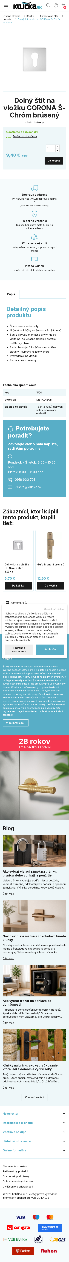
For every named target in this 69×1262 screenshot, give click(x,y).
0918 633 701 (25, 479)
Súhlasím (50, 649)
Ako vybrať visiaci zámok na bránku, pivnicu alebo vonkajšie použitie (30, 873)
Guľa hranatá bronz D (50, 564)
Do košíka (54, 160)
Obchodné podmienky (16, 1176)
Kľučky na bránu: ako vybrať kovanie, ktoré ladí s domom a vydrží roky (31, 1067)
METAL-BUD (44, 399)
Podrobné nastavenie (19, 649)
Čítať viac (8, 893)
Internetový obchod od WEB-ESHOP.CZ (26, 1197)
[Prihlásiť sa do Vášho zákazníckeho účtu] (56, 5)
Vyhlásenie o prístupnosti (18, 1186)
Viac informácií (15, 722)
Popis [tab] (11, 294)
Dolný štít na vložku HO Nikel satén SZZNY (17, 568)
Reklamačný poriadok (16, 1171)
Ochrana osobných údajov (18, 1181)
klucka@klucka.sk (28, 487)
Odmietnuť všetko (54, 609)
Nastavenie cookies (15, 1166)
